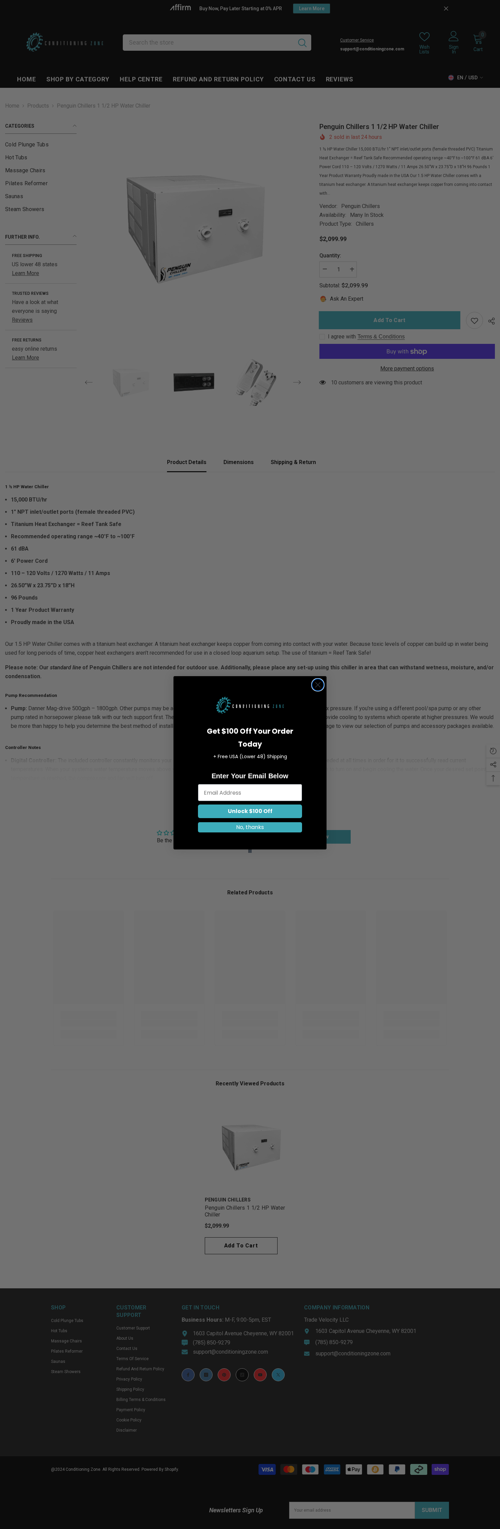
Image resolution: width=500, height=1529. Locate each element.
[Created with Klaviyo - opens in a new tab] (250, 851)
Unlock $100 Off (250, 811)
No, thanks (250, 827)
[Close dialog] (318, 685)
